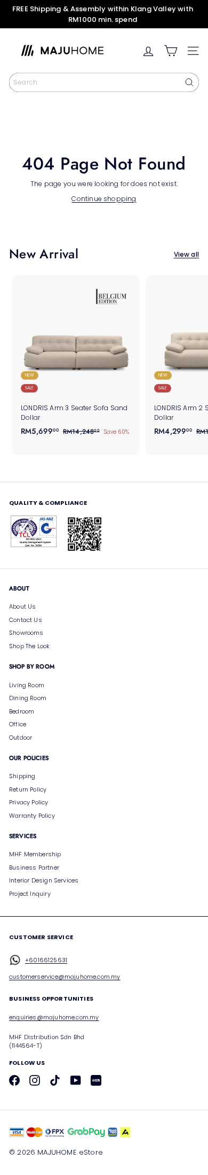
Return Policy (27, 789)
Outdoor (20, 737)
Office (17, 724)
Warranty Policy (32, 815)
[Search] (189, 82)
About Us (22, 606)
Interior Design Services (43, 880)
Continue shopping (103, 198)
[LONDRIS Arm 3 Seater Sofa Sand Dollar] (75, 358)
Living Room (26, 685)
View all (186, 254)
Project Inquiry (30, 893)
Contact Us (25, 620)
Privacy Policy (29, 802)
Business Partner (34, 867)
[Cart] (170, 50)
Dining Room (27, 698)
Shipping (22, 776)
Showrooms (26, 632)
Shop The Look (29, 646)
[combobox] (104, 82)
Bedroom (21, 711)
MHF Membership (35, 854)
